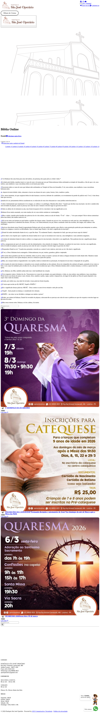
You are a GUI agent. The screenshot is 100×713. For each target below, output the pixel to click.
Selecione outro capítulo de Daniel (13, 143)
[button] (81, 1)
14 (1, 236)
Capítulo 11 (74, 146)
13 (1, 232)
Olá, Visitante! (86, 3)
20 (1, 261)
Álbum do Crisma (9, 13)
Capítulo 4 (28, 146)
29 (1, 297)
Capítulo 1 (8, 146)
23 (1, 274)
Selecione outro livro (14, 136)
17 (1, 249)
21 (1, 264)
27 (1, 291)
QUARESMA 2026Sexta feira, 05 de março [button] (21, 616)
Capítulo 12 (81, 146)
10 (1, 215)
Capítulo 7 (47, 146)
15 (1, 239)
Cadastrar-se (95, 5)
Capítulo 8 (53, 146)
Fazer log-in (85, 5)
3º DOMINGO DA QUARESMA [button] (17, 408)
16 (1, 244)
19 (1, 256)
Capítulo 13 (88, 146)
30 (1, 302)
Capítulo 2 (15, 146)
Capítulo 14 (95, 146)
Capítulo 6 (40, 146)
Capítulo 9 (60, 146)
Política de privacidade (60, 711)
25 (1, 284)
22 (1, 271)
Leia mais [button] (4, 412)
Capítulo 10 (66, 146)
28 (1, 294)
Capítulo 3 (21, 146)
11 (1, 220)
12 (1, 227)
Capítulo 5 (34, 146)
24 (1, 281)
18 (1, 252)
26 (1, 287)
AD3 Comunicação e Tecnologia (42, 711)
